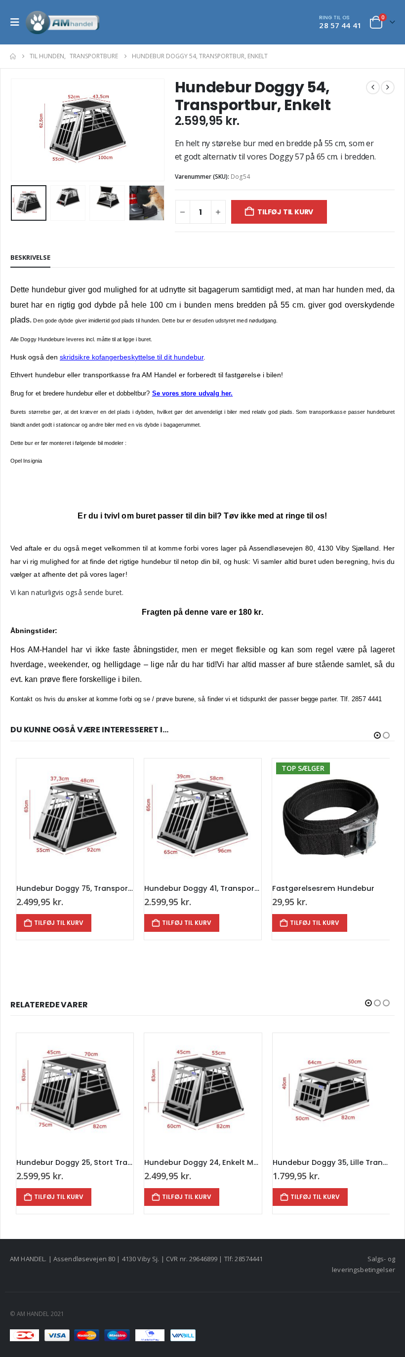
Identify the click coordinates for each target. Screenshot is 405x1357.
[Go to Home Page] (13, 56)
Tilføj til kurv (285, 212)
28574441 (249, 1258)
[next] (388, 87)
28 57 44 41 (340, 25)
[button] (18, 22)
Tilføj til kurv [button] (58, 922)
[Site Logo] (63, 22)
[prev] (373, 87)
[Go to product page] (74, 817)
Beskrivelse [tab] (30, 257)
